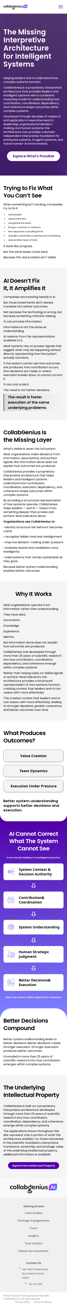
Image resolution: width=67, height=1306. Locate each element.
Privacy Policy (22, 1302)
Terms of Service (43, 1302)
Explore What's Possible (33, 156)
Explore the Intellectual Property (33, 1165)
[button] (60, 6)
